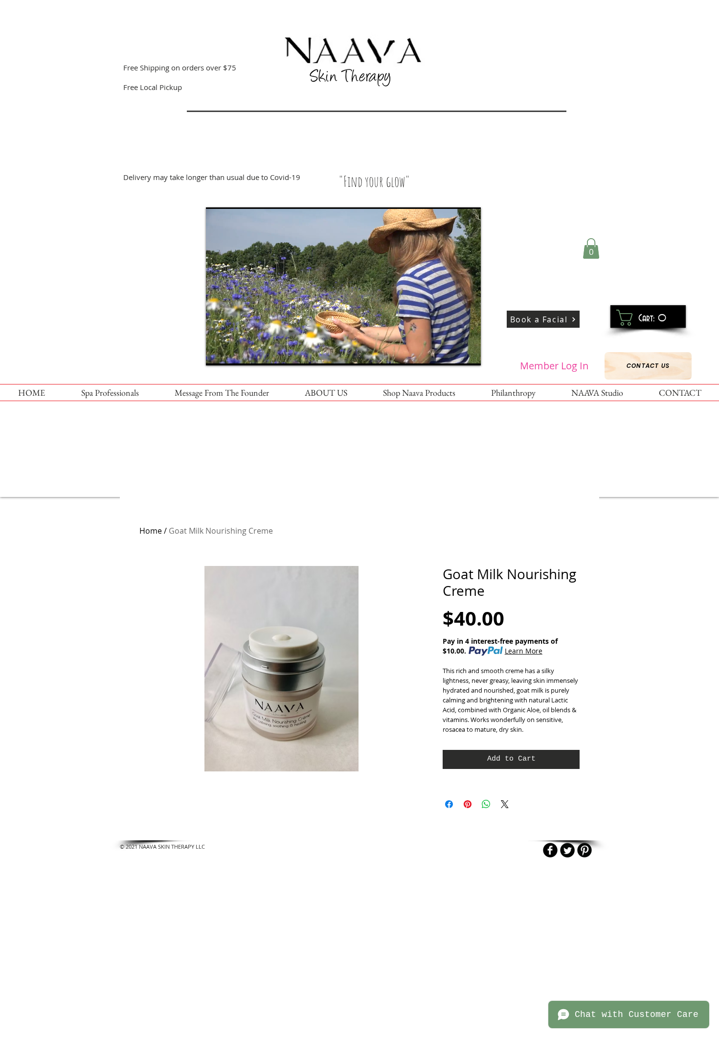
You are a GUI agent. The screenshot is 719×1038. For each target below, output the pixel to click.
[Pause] (218, 352)
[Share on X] (505, 804)
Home (150, 530)
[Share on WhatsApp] (486, 804)
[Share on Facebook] (449, 804)
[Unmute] (235, 352)
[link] (644, 318)
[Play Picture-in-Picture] (451, 352)
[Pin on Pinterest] (467, 804)
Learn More (523, 650)
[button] (591, 248)
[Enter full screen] (467, 352)
